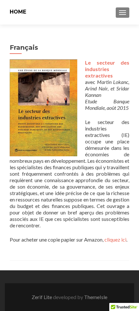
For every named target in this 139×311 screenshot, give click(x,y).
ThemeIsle (95, 297)
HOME (18, 12)
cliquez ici (115, 239)
